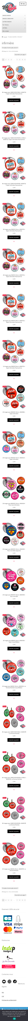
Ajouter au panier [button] (14, 100)
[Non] (26, 1015)
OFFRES (5, 28)
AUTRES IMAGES (7, 21)
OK (14, 1018)
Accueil (5, 37)
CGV (3, 996)
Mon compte (6, 31)
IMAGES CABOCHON (8, 18)
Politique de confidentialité (9, 1000)
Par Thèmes (6, 24)
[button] (14, 104)
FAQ (3, 992)
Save (5, 66)
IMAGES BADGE (7, 15)
